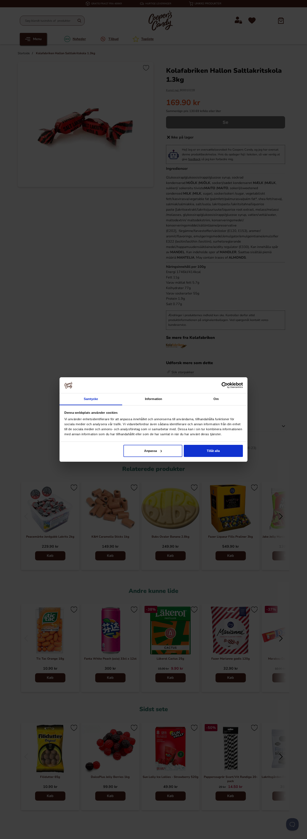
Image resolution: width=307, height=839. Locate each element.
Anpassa (150, 451)
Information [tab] (153, 399)
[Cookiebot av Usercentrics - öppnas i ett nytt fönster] (224, 385)
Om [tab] (216, 399)
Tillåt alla (213, 451)
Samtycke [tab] (91, 399)
